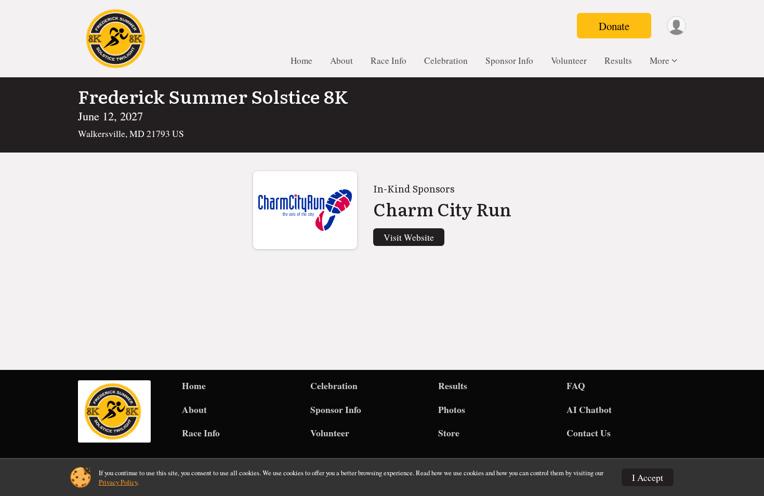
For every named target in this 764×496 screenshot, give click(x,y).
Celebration (446, 60)
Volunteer (569, 60)
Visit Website (409, 237)
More (659, 60)
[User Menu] (676, 25)
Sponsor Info (509, 60)
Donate (614, 26)
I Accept (647, 477)
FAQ (576, 385)
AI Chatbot (589, 409)
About (341, 60)
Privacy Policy (118, 482)
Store (448, 433)
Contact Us (589, 433)
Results (618, 60)
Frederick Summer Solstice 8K (213, 95)
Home (301, 60)
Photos (451, 409)
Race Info (388, 60)
